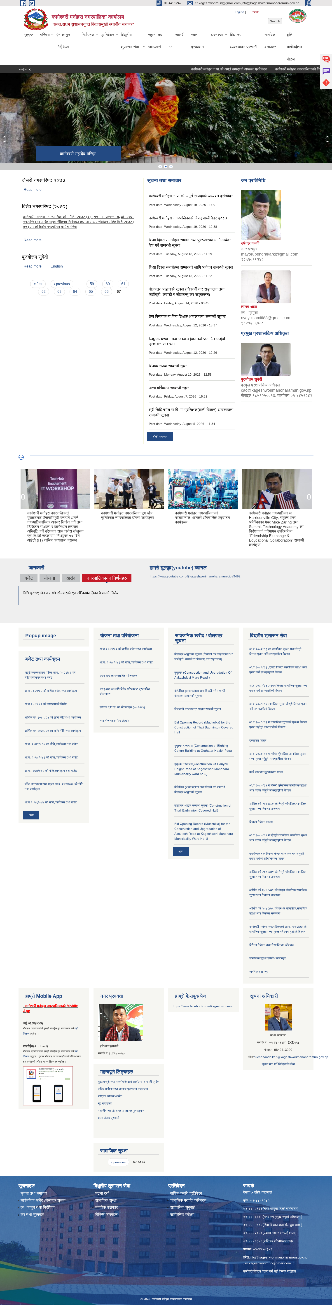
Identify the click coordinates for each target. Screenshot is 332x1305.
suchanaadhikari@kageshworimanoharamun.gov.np (291, 1057)
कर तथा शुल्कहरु (32, 1214)
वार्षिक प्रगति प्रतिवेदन (186, 1193)
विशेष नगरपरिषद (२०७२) (44, 206)
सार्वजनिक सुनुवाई (182, 1207)
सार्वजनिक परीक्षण (182, 1214)
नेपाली (256, 12)
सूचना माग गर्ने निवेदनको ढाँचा (278, 1064)
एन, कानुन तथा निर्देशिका (38, 1207)
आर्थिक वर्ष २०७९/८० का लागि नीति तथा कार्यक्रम (53, 731)
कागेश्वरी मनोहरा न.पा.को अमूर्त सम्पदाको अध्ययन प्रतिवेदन (206, 69)
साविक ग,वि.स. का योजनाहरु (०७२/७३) (122, 707)
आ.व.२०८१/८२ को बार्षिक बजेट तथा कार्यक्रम (51, 691)
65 (91, 291)
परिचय (45, 35)
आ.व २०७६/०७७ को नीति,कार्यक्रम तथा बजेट (51, 802)
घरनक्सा (217, 35)
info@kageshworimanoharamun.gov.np (278, 1257)
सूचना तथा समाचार (34, 1193)
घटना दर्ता (102, 1193)
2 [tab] (165, 166)
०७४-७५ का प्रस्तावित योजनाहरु (118, 675)
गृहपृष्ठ (28, 35)
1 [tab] (160, 166)
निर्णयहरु (88, 35)
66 (107, 291)
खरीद (70, 578)
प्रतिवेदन (107, 35)
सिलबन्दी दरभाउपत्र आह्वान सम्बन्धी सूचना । (199, 709)
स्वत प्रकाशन (197, 41)
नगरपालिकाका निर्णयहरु (107, 578)
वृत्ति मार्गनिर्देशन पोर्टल (294, 47)
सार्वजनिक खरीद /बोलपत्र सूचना (43, 1200)
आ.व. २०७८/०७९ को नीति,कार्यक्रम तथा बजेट (51, 757)
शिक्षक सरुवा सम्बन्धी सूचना (168, 366)
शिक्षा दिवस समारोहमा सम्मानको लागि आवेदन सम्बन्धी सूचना (191, 267)
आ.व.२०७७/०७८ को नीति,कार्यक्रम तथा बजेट (51, 770)
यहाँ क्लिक (280, 1271)
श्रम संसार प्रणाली (109, 1118)
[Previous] (4, 139)
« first (38, 284)
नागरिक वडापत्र (270, 41)
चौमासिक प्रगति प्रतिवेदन (188, 1200)
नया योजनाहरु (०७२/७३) (114, 720)
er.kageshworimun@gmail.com (268, 1263)
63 (59, 291)
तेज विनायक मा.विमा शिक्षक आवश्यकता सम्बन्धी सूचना (187, 316)
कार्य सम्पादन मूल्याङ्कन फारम (266, 772)
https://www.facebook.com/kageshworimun (203, 1006)
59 (92, 284)
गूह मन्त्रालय (105, 1103)
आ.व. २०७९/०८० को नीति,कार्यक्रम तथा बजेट (51, 744)
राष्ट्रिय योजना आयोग (110, 1096)
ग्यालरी (179, 35)
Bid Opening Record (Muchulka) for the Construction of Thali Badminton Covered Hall (203, 727)
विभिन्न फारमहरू (106, 1214)
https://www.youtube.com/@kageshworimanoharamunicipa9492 (195, 576)
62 (44, 291)
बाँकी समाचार (160, 436)
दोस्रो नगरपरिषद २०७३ (43, 180)
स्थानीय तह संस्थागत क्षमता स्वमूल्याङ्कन (121, 1110)
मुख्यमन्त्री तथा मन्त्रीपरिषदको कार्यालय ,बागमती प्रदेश (128, 1082)
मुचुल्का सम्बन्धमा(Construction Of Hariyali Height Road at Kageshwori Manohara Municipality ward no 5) (201, 769)
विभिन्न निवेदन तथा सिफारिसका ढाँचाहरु (271, 945)
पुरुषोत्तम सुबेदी (35, 257)
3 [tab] (171, 166)
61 (123, 284)
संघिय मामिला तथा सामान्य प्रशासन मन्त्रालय (123, 1089)
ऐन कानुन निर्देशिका (63, 41)
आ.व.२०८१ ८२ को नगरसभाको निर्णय (46, 704)
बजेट (29, 578)
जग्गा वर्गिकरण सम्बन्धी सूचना (169, 388)
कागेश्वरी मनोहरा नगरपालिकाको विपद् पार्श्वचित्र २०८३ (287, 69)
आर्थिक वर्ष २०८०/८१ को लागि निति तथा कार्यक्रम (53, 717)
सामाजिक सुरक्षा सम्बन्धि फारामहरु (267, 958)
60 (108, 284)
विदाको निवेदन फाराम (261, 822)
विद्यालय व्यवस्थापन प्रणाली (243, 41)
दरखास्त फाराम (257, 740)
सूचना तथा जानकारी (156, 41)
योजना (49, 578)
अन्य (31, 815)
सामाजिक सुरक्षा (106, 1200)
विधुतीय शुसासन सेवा (130, 41)
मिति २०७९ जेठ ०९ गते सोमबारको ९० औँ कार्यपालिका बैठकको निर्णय (70, 593)
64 (75, 291)
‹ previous (62, 284)
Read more (33, 189)
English (239, 12)
